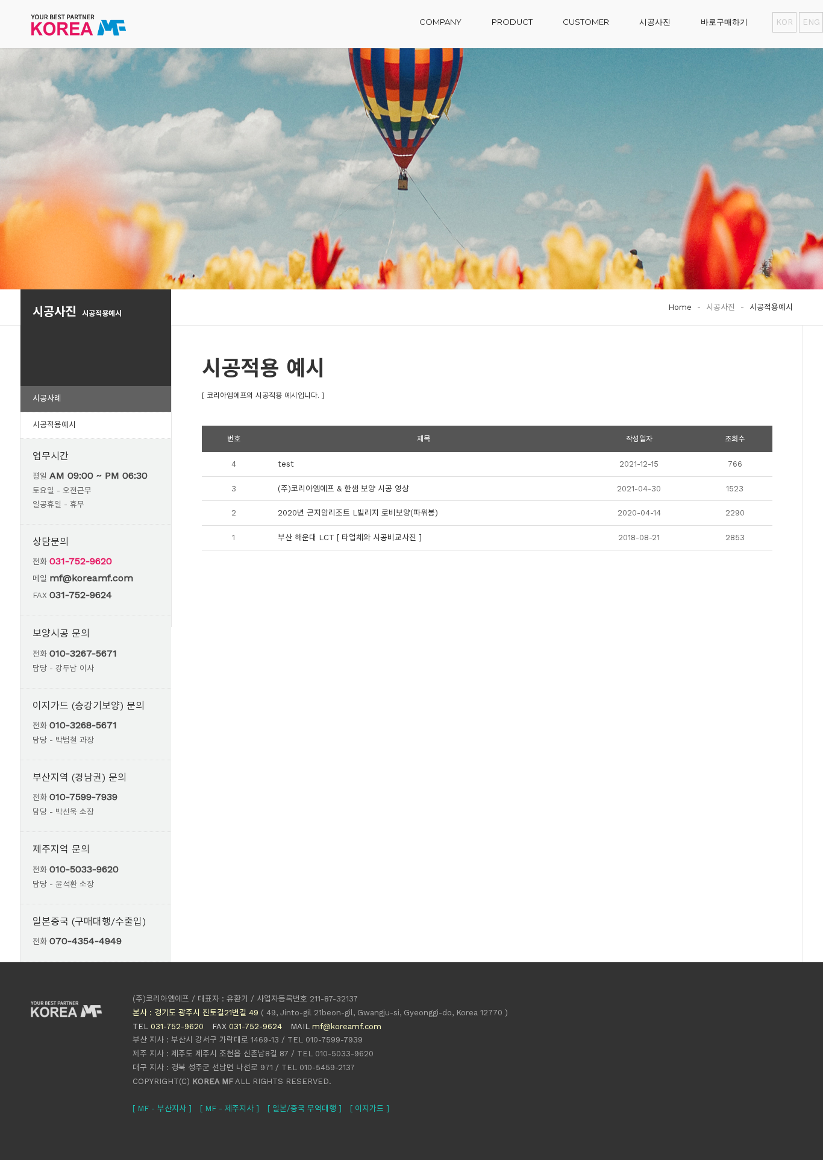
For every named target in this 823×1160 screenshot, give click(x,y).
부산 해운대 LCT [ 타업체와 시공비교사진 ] (350, 537)
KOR (784, 22)
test (286, 463)
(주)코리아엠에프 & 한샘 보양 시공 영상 (343, 488)
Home (680, 307)
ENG (811, 22)
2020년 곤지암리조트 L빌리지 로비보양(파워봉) (358, 512)
